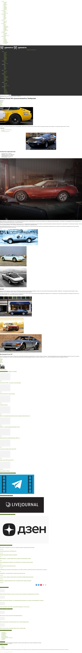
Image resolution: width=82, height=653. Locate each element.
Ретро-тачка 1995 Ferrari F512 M (7, 460)
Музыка (5, 28)
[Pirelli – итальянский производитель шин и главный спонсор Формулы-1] (5, 413)
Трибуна (5, 8)
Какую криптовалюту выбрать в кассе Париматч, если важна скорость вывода (16, 562)
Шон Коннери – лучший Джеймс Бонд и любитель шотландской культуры (15, 558)
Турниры (5, 58)
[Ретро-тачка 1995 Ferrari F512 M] (5, 457)
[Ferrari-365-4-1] (16, 316)
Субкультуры (6, 30)
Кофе (4, 31)
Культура (3, 23)
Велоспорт (5, 4)
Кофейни (5, 22)
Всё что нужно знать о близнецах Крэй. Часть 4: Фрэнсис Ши (12, 628)
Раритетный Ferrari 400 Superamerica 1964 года (10, 437)
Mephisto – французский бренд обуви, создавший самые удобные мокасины (15, 580)
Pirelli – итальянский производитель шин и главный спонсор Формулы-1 (15, 415)
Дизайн (3, 130)
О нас (3, 646)
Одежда (5, 11)
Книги (5, 24)
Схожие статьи (4, 371)
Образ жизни (4, 36)
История (3, 82)
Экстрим (5, 9)
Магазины (5, 71)
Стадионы (5, 52)
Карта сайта (1, 651)
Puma (5, 19)
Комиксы (5, 27)
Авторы (3, 647)
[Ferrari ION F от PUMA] (5, 468)
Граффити (5, 29)
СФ (0, 556)
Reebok (5, 18)
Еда (0, 571)
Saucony (5, 17)
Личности (5, 83)
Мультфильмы (6, 77)
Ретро (5, 34)
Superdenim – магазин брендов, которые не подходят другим (12, 573)
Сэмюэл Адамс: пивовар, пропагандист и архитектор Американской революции (16, 576)
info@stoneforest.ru (9, 643)
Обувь (5, 12)
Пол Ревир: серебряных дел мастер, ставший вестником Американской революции (17, 547)
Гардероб (3, 10)
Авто (4, 37)
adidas (5, 15)
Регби (5, 5)
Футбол (5, 2)
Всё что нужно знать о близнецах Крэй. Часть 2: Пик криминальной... (14, 621)
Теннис (5, 3)
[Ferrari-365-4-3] (21, 352)
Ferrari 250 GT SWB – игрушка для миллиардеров (10, 382)
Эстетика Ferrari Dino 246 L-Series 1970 (8, 448)
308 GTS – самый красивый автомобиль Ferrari (10, 426)
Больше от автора (12, 371)
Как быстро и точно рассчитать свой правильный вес (11, 615)
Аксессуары (6, 13)
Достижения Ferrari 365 (5, 131)
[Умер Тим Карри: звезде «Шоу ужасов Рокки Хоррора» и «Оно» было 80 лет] (2, 604)
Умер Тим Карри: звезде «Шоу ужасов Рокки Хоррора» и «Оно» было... (15, 606)
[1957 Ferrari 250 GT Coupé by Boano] (5, 391)
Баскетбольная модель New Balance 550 (8, 551)
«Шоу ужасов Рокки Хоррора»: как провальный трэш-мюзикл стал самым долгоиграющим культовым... (22, 600)
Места (3, 70)
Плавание (5, 7)
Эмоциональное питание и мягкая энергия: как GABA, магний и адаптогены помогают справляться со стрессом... (23, 569)
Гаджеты (5, 39)
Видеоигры (5, 76)
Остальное (5, 43)
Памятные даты (6, 35)
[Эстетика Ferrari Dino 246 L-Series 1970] (5, 446)
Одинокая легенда (4, 404)
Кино (5, 25)
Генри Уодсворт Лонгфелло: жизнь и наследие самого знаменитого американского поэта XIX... (19, 593)
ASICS (5, 14)
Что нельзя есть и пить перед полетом (8, 565)
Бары (4, 21)
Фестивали (5, 41)
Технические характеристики (6, 129)
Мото (5, 88)
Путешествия (6, 42)
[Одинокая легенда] (5, 402)
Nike (4, 16)
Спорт (3, 1)
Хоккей (5, 6)
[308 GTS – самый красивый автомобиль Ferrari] (5, 424)
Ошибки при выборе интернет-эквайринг (8, 554)
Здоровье (5, 40)
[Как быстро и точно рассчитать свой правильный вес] (2, 613)
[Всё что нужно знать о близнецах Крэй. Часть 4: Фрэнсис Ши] (2, 626)
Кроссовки (3, 64)
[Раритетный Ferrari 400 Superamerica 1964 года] (5, 435)
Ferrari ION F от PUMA (5, 471)
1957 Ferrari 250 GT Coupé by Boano (7, 393)
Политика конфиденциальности (8, 651)
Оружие (5, 89)
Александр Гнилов (3, 369)
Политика (5, 33)
